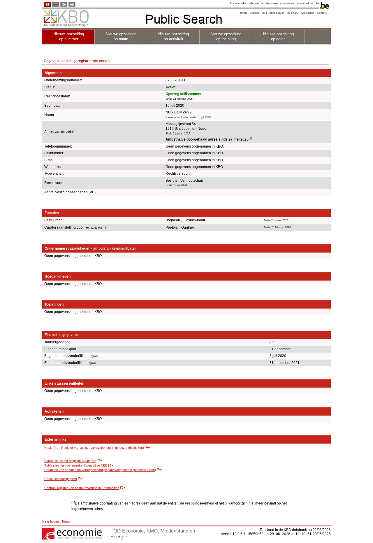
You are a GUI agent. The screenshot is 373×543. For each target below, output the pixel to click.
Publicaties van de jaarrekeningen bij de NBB (75, 465)
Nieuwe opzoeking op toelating (226, 36)
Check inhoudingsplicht (60, 479)
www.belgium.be (308, 3)
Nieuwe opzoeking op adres (278, 36)
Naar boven (50, 521)
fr (55, 4)
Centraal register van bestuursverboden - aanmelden (81, 488)
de (64, 4)
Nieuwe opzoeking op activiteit (173, 36)
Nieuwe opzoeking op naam (121, 36)
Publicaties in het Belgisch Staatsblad (70, 461)
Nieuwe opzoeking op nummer (68, 36)
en (72, 4)
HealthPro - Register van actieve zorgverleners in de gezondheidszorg (94, 447)
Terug (65, 521)
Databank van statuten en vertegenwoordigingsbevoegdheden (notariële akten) (100, 470)
